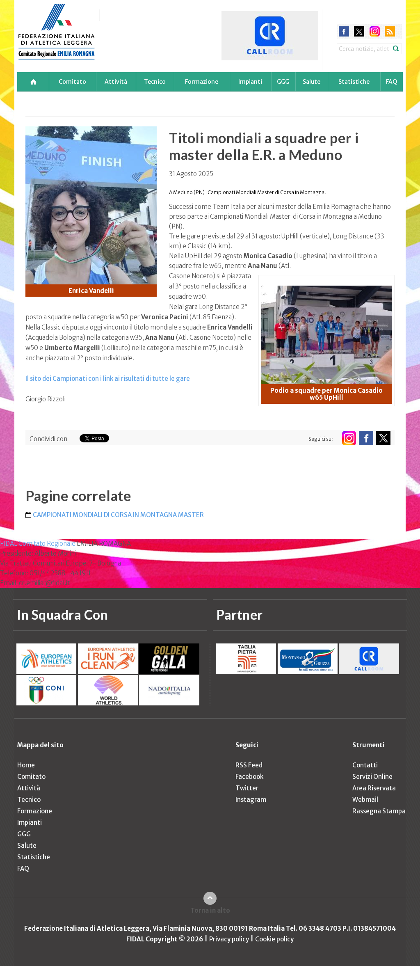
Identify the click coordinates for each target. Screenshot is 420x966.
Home (26, 765)
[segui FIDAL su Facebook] (366, 438)
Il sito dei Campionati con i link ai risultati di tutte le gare (107, 378)
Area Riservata (374, 788)
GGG (283, 81)
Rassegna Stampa (379, 811)
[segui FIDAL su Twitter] (383, 438)
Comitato (72, 81)
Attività (116, 81)
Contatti (365, 765)
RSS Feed (248, 765)
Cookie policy (274, 939)
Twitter (246, 788)
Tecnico (155, 81)
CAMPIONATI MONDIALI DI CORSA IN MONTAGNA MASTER (118, 515)
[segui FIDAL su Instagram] (349, 438)
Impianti (250, 81)
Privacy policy (229, 939)
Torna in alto (210, 910)
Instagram (250, 799)
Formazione (201, 81)
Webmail (365, 799)
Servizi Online (372, 777)
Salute (311, 81)
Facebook (249, 777)
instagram (375, 31)
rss (390, 31)
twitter (359, 31)
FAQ (391, 81)
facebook (344, 31)
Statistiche (354, 81)
